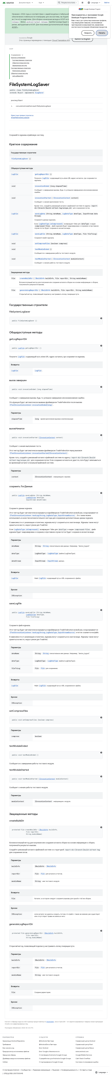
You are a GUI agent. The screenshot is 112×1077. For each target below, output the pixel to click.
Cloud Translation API (61, 40)
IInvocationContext (61, 198)
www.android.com (82, 1051)
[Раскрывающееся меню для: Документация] (33, 2)
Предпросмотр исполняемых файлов (16, 1051)
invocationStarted (43, 198)
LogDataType (67, 214)
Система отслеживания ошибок (87, 1062)
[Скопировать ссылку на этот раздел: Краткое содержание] (40, 144)
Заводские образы (9, 1055)
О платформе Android (11, 1070)
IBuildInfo (40, 278)
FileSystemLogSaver (20, 159)
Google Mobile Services (84, 1055)
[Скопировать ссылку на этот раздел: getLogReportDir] (30, 339)
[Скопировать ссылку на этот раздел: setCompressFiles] (30, 711)
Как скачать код (8, 1048)
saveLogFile (40, 234)
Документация (24, 3)
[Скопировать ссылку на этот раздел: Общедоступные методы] (45, 332)
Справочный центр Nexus (85, 1048)
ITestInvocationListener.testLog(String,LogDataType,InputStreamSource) (42, 515)
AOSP (11, 49)
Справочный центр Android (85, 1041)
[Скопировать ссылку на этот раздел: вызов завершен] (29, 380)
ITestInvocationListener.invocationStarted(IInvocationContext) (38, 453)
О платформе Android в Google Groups (53, 1055)
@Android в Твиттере (46, 1041)
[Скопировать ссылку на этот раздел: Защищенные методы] (40, 814)
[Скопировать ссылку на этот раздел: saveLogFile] (24, 603)
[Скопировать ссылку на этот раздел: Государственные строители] (50, 305)
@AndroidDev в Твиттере (48, 1044)
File (43, 668)
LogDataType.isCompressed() (51, 224)
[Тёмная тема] (101, 318)
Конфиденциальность (69, 1070)
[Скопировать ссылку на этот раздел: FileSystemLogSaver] (33, 312)
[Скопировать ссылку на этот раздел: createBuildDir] (27, 821)
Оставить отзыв (86, 1070)
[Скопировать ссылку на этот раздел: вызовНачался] (27, 428)
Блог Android (43, 1048)
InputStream (53, 561)
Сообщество (26, 1070)
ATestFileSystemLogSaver (20, 118)
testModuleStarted (43, 259)
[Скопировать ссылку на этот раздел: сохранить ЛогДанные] (35, 486)
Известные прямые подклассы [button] (22, 116)
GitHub (5, 1062)
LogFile (15, 174)
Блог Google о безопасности (49, 1051)
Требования (7, 1044)
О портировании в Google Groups (51, 1062)
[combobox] (68, 3)
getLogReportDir (42, 174)
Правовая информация (41, 1070)
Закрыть (88, 33)
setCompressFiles (42, 243)
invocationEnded (42, 186)
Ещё (40, 3)
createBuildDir (26, 278)
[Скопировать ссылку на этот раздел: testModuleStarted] (31, 770)
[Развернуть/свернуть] (22, 55)
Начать (102, 33)
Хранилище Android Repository (14, 1041)
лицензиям (50, 1022)
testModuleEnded (42, 249)
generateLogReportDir (29, 290)
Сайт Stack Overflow (83, 1058)
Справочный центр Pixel (84, 1044)
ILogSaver (39, 93)
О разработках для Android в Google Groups (55, 1058)
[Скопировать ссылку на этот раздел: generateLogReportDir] (35, 924)
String (46, 546)
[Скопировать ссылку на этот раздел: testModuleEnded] (30, 746)
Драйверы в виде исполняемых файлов (16, 1058)
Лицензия (55, 1070)
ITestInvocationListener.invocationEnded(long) (31, 405)
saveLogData (40, 214)
